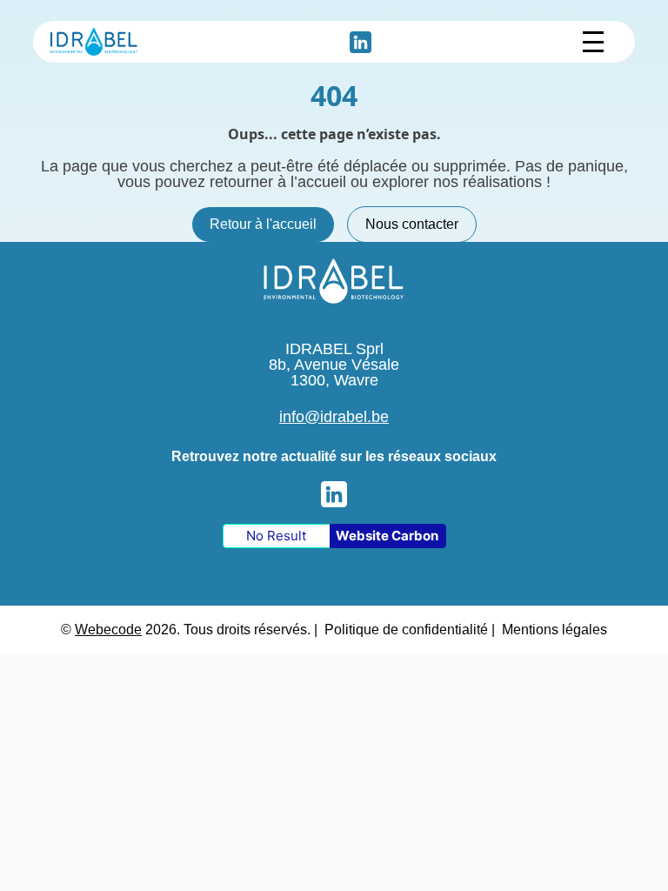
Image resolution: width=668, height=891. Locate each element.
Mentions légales (554, 629)
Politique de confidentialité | (409, 629)
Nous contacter (411, 224)
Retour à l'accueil (263, 224)
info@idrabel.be (334, 416)
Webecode (108, 629)
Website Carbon (387, 535)
